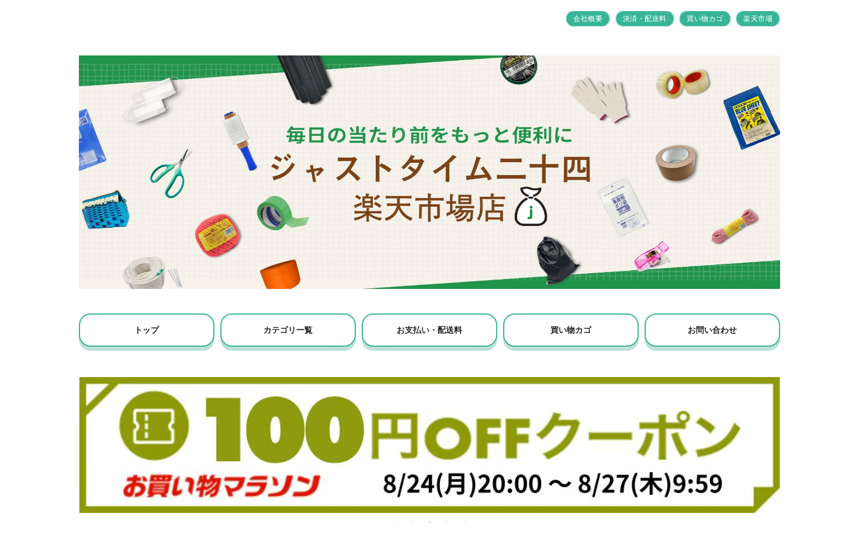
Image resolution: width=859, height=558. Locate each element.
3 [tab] (429, 522)
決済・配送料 (645, 19)
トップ (146, 329)
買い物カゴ (705, 19)
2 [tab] (412, 522)
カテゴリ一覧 (288, 329)
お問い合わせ (712, 329)
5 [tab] (464, 522)
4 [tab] (447, 522)
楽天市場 (758, 19)
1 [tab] (394, 522)
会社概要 (587, 19)
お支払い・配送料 (429, 329)
